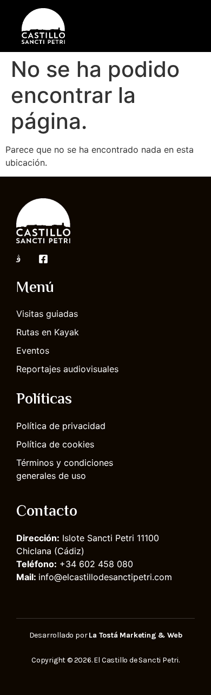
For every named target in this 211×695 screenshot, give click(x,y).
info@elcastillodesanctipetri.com (105, 576)
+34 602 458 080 (96, 563)
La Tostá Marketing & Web (135, 635)
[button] (187, 26)
